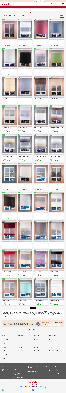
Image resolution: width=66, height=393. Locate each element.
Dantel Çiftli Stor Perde (21, 336)
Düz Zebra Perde (4, 332)
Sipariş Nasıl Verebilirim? (31, 370)
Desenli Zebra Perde (5, 338)
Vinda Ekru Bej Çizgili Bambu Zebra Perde (40, 156)
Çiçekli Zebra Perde (5, 339)
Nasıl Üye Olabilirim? (31, 368)
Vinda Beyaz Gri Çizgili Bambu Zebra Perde (56, 156)
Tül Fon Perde (4, 350)
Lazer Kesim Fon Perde (5, 359)
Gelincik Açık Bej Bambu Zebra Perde (39, 185)
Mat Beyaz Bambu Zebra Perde (22, 127)
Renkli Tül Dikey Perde (37, 350)
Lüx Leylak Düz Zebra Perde (38, 271)
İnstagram (57, 373)
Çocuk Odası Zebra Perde (5, 343)
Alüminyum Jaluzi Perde (52, 349)
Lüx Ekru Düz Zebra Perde (22, 242)
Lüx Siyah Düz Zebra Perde (54, 271)
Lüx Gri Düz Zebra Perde (53, 242)
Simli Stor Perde (36, 338)
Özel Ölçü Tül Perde (52, 339)
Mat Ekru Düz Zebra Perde (38, 127)
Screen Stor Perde (36, 335)
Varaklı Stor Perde (36, 339)
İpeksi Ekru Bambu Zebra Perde (54, 300)
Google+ (57, 370)
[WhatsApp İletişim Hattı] (3, 390)
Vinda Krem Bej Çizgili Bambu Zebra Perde (9, 156)
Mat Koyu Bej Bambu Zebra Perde (39, 98)
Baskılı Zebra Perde (5, 336)
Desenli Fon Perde (4, 357)
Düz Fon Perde (4, 351)
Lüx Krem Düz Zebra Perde (22, 271)
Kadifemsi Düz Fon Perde (5, 355)
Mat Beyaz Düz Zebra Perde (22, 41)
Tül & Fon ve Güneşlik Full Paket (22, 350)
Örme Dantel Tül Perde (52, 334)
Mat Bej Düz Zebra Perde (6, 98)
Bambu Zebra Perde (5, 334)
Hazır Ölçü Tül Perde (52, 332)
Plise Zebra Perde (4, 335)
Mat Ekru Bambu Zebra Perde (7, 127)
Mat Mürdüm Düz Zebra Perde (38, 41)
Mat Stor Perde (36, 334)
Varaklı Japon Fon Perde (5, 353)
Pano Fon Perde (4, 358)
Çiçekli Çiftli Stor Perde (21, 335)
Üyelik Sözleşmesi (15, 366)
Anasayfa (4, 9)
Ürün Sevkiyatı (15, 369)
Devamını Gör (33, 307)
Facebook (56, 366)
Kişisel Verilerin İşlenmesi (16, 373)
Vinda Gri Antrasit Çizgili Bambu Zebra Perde (24, 156)
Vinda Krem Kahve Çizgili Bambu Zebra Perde (56, 127)
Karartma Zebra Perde (5, 342)
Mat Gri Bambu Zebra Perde (22, 98)
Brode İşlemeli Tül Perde (52, 335)
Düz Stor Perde (36, 332)
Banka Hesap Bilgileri (16, 370)
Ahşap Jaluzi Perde (52, 351)
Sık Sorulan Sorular (5, 369)
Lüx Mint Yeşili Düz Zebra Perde (22, 300)
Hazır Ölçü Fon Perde (5, 349)
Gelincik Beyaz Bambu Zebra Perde (8, 185)
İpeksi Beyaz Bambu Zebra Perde (39, 300)
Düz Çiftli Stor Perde (21, 332)
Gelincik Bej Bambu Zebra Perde (54, 185)
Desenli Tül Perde (52, 342)
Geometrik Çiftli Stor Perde (22, 338)
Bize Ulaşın (3, 370)
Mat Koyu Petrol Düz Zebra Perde (55, 41)
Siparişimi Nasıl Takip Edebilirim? (33, 371)
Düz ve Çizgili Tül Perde (52, 338)
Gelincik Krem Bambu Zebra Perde (23, 185)
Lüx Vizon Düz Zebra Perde (6, 300)
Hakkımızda (3, 366)
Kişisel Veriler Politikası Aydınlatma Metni (18, 377)
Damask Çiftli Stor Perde (21, 334)
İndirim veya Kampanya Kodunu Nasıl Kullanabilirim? (33, 367)
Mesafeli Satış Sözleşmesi (16, 374)
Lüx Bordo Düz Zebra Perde (7, 242)
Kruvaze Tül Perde (52, 336)
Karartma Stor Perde (37, 336)
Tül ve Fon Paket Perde (21, 349)
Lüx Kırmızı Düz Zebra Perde (7, 271)
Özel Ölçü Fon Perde (5, 354)
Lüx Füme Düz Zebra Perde (38, 242)
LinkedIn (57, 369)
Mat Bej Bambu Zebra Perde (54, 98)
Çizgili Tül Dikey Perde (37, 349)
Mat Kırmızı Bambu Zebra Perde (7, 41)
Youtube (57, 374)
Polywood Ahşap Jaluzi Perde (53, 350)
